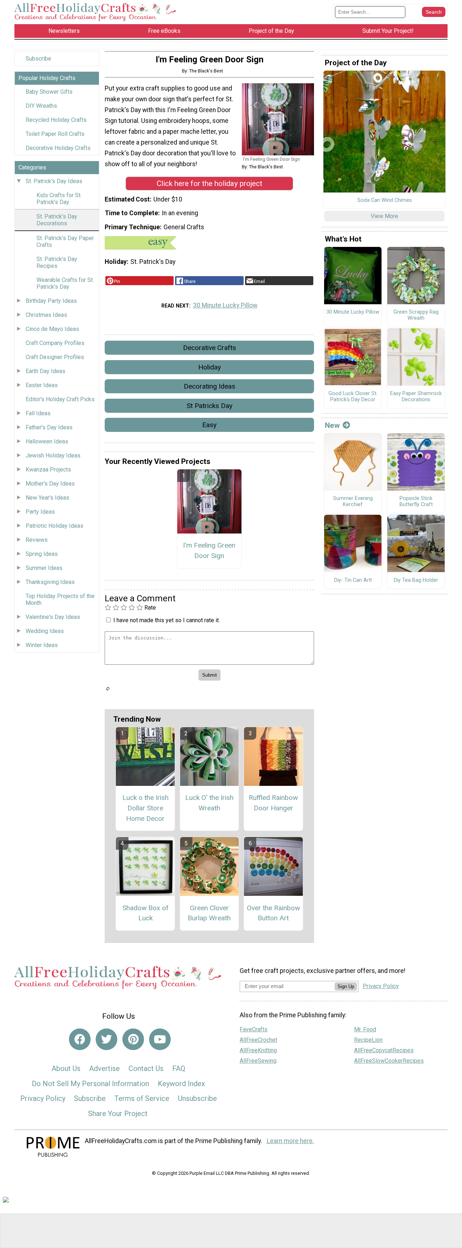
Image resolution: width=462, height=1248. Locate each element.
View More (384, 216)
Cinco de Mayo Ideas (52, 329)
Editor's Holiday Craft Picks (60, 399)
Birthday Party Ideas (51, 300)
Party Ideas (40, 511)
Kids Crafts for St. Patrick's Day (59, 198)
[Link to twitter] (106, 1039)
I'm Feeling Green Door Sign (209, 550)
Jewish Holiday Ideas (53, 455)
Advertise (104, 1068)
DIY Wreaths (41, 105)
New (332, 425)
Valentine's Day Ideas (53, 617)
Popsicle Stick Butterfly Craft (416, 502)
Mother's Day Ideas (50, 483)
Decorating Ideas (209, 386)
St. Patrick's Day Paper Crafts (65, 241)
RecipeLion (368, 1039)
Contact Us (146, 1068)
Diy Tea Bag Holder (416, 580)
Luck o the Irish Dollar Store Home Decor (145, 808)
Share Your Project (118, 1113)
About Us (66, 1068)
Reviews (37, 539)
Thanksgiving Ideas (50, 582)
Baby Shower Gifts (49, 91)
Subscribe (38, 58)
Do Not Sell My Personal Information (90, 1083)
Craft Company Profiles (55, 343)
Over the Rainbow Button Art (273, 913)
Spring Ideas (42, 553)
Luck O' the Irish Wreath (209, 802)
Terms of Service (141, 1098)
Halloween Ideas (47, 441)
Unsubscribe (197, 1098)
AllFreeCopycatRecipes (384, 1050)
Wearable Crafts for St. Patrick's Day (65, 283)
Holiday (209, 367)
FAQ (178, 1068)
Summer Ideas (44, 568)
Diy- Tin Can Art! (353, 580)
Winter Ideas (42, 645)
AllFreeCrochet (258, 1039)
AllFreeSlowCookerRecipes (389, 1060)
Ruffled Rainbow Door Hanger (273, 802)
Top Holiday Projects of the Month (60, 599)
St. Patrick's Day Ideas (54, 181)
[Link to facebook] (80, 1039)
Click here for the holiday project (209, 183)
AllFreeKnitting (258, 1050)
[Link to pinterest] (133, 1039)
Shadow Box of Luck (145, 913)
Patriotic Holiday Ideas (54, 525)
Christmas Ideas (46, 314)
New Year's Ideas (47, 497)
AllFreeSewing (258, 1060)
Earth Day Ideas (45, 371)
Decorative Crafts (209, 348)
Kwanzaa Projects (48, 469)
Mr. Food (365, 1029)
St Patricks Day (209, 406)
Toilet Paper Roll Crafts (55, 133)
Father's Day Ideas (49, 427)
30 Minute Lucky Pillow (225, 305)
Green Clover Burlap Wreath (209, 913)
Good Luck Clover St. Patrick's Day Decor (353, 397)
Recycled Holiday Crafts (56, 119)
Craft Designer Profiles (55, 357)
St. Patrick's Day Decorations (56, 220)
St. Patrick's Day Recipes (56, 262)
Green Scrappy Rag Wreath (416, 315)
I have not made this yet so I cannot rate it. (166, 620)
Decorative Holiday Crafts (58, 148)
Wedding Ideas (45, 631)
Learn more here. (290, 1141)
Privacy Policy (42, 1098)
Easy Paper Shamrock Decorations (416, 397)
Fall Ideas (38, 413)
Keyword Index (181, 1083)
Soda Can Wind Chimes (384, 200)
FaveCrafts (253, 1029)
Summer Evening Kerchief (353, 502)
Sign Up (345, 986)
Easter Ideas (42, 385)
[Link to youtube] (160, 1039)
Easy (209, 425)
